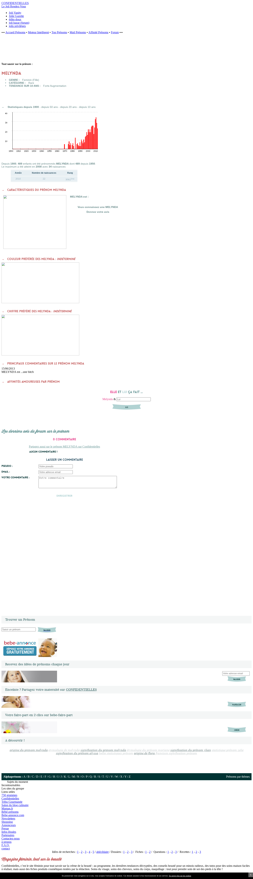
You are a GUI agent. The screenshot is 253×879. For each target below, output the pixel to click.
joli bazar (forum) (19, 22)
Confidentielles (10, 798)
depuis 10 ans (87, 106)
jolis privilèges (17, 26)
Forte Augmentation (54, 85)
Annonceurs (8, 825)
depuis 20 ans (68, 106)
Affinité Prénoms (98, 32)
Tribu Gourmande (11, 801)
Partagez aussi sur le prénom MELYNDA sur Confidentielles (64, 446)
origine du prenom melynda (29, 750)
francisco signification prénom (176, 753)
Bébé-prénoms (10, 811)
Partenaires (7, 835)
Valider (236, 679)
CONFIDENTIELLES (81, 690)
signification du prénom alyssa (77, 753)
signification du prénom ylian (190, 750)
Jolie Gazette (16, 16)
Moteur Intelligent (38, 32)
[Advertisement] (61, 50)
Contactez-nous (10, 838)
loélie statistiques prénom (116, 753)
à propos (6, 841)
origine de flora (144, 753)
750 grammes (9, 795)
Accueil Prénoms (15, 32)
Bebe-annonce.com (12, 815)
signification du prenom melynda (103, 750)
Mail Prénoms (78, 32)
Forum (115, 32)
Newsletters (8, 818)
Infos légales (8, 831)
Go (126, 407)
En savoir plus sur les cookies (180, 876)
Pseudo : (7, 465)
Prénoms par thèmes (238, 776)
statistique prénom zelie (228, 750)
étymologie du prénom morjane (148, 750)
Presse (5, 828)
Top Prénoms (59, 32)
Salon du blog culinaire (15, 805)
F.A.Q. (5, 845)
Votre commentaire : (15, 477)
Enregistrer (64, 495)
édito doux (15, 19)
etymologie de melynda (64, 750)
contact (5, 848)
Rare (31, 82)
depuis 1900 (31, 106)
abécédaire (102, 851)
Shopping (7, 821)
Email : (5, 471)
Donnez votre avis (97, 211)
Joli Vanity (15, 12)
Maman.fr (7, 808)
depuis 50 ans (49, 106)
